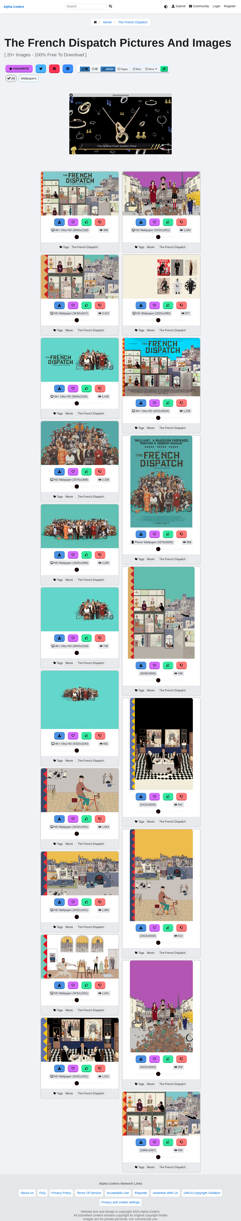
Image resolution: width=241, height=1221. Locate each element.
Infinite (109, 69)
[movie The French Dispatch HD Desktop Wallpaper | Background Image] (80, 297)
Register (230, 6)
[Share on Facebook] (68, 68)
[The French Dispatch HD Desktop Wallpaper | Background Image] (80, 214)
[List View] (95, 69)
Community (200, 6)
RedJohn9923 (92, 237)
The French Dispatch (132, 22)
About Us (27, 1193)
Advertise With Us (165, 1193)
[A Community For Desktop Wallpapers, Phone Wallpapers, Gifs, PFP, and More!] (95, 22)
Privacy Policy (61, 1193)
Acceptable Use (118, 1193)
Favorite (20, 68)
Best (138, 69)
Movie (107, 22)
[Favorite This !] (73, 222)
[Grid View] (85, 69)
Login (216, 6)
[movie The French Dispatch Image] (161, 526)
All (13, 78)
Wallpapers (29, 78)
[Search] (111, 6)
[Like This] (86, 222)
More (151, 69)
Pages (124, 69)
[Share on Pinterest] (54, 68)
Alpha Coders (14, 6)
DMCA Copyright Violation (202, 1193)
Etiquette (141, 1193)
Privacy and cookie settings (120, 1202)
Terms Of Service (89, 1193)
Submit (180, 6)
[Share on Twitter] (41, 68)
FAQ (42, 1193)
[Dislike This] (100, 222)
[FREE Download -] (59, 222)
